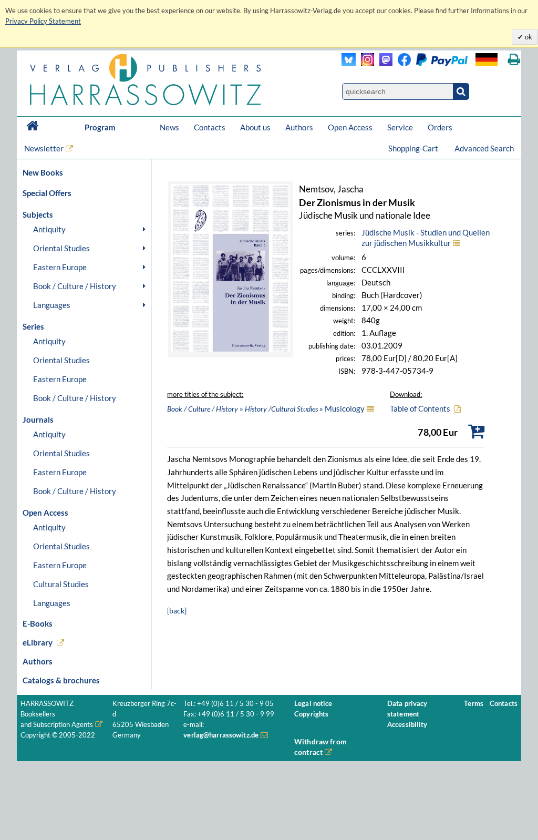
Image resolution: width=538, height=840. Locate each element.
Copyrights (311, 714)
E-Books (38, 623)
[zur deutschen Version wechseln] (486, 59)
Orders (440, 127)
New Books (43, 172)
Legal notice (313, 704)
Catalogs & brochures (61, 680)
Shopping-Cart (414, 148)
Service (400, 127)
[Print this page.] (514, 59)
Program (100, 127)
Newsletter (44, 148)
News (169, 127)
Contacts (209, 127)
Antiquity (49, 229)
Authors (299, 127)
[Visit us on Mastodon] (383, 63)
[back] (177, 610)
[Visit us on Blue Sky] (349, 63)
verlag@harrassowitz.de (220, 735)
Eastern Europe (60, 267)
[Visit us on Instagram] (365, 63)
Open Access (350, 127)
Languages (51, 305)
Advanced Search (484, 148)
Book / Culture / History (74, 286)
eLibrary (38, 642)
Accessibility (407, 725)
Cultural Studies (61, 584)
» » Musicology (266, 408)
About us (255, 127)
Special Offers (47, 193)
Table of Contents (420, 408)
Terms (473, 704)
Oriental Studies (61, 248)
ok (527, 37)
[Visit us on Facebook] (430, 63)
